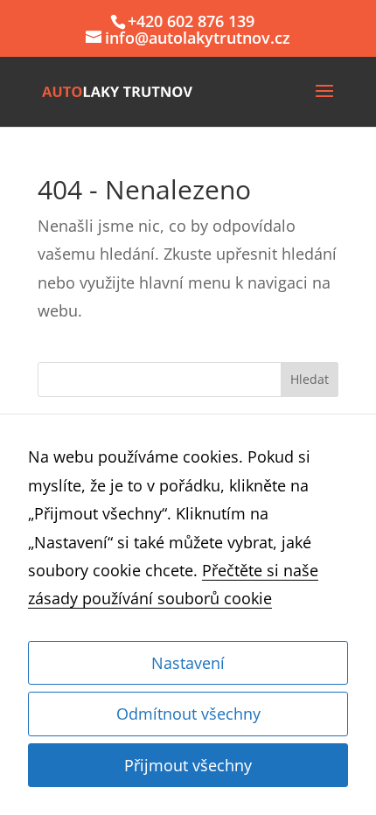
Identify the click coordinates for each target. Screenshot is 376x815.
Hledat (309, 379)
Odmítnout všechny (188, 713)
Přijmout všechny (188, 765)
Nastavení (188, 662)
